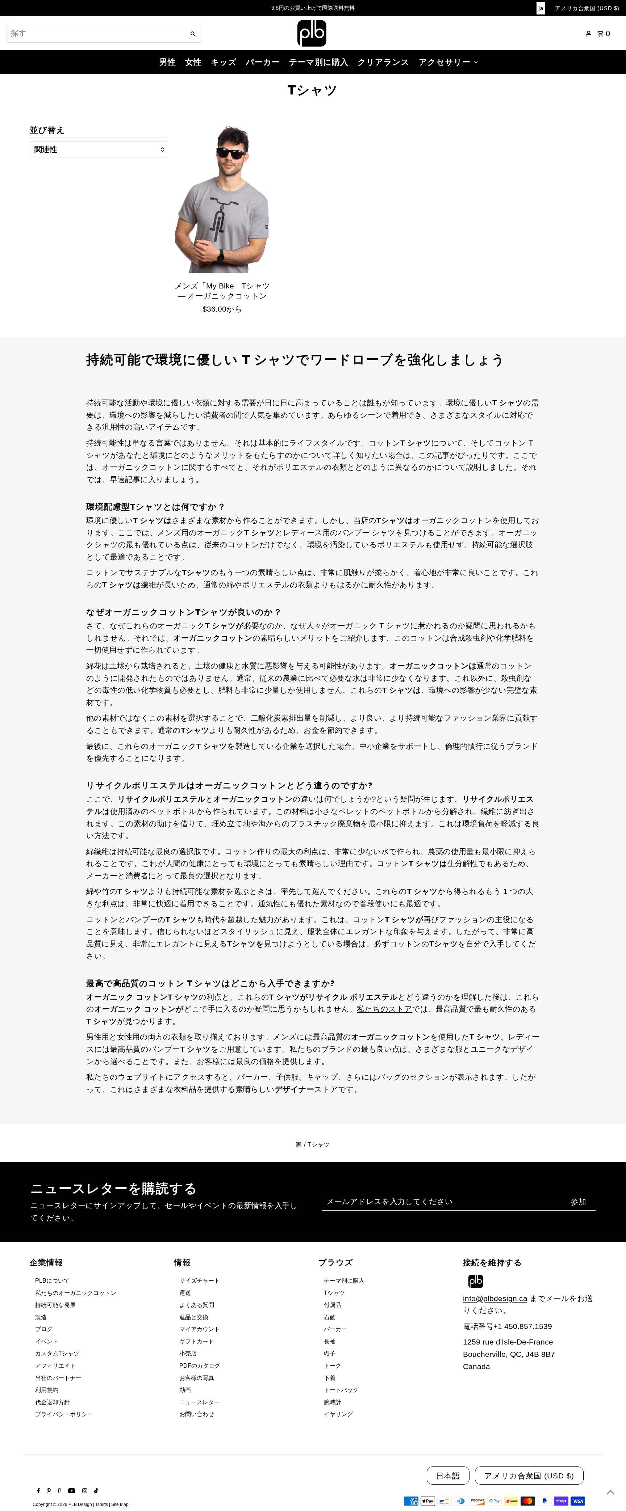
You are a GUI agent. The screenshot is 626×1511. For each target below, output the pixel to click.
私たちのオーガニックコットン (75, 1293)
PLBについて (52, 1281)
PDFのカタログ (199, 1366)
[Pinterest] (48, 1491)
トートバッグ (341, 1390)
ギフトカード (196, 1341)
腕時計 (332, 1402)
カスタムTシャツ (57, 1353)
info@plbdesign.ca (495, 1298)
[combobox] (95, 33)
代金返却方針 (52, 1402)
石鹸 (329, 1317)
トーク (332, 1366)
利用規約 (46, 1390)
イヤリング (338, 1414)
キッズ (224, 62)
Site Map (120, 1504)
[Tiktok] (95, 1491)
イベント (46, 1341)
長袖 (329, 1341)
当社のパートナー (58, 1378)
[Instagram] (83, 1491)
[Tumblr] (59, 1491)
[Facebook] (37, 1491)
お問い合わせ (196, 1414)
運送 (185, 1293)
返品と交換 (193, 1317)
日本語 (448, 1476)
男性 (167, 62)
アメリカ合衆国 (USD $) (587, 8)
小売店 (188, 1353)
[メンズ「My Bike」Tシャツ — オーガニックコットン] (222, 198)
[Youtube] (70, 1491)
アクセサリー (445, 62)
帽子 (329, 1353)
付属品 (332, 1305)
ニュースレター (199, 1402)
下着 (329, 1378)
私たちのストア (384, 1009)
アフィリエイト (55, 1366)
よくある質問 (196, 1305)
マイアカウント (199, 1329)
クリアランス (384, 62)
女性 (193, 62)
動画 (185, 1390)
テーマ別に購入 (319, 62)
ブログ (44, 1329)
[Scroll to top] (610, 1492)
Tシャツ (334, 1293)
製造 (41, 1317)
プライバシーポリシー (64, 1414)
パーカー (263, 62)
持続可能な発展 (55, 1305)
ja (540, 8)
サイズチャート (199, 1281)
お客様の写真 (196, 1378)
